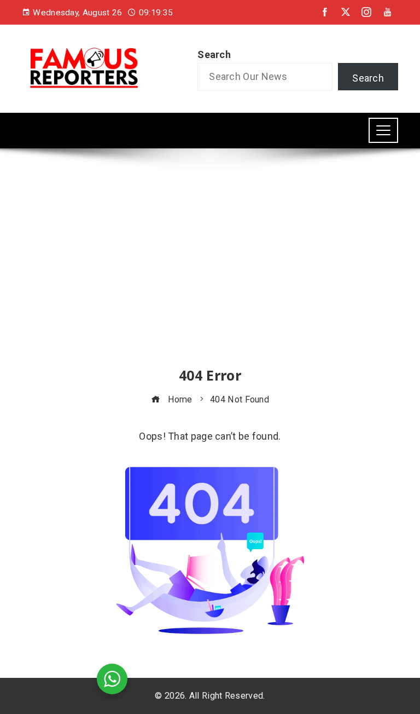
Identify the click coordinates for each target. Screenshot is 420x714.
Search (214, 54)
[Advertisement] (210, 267)
